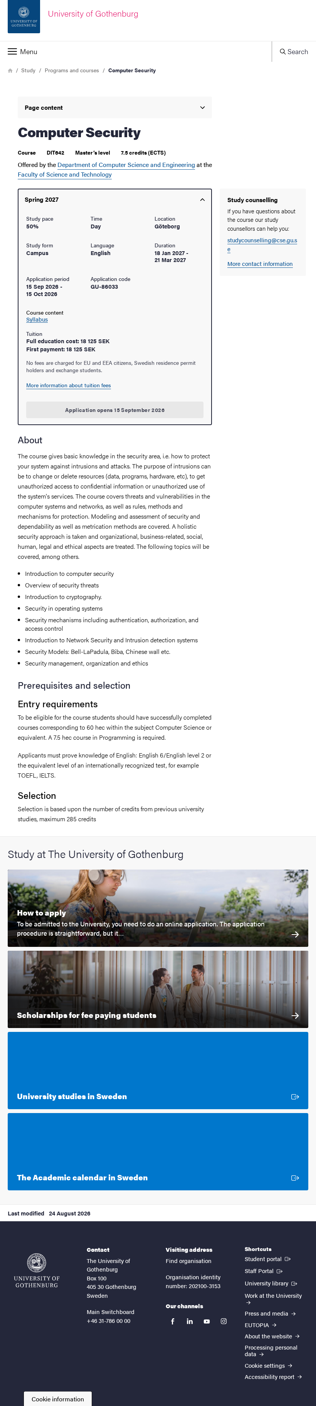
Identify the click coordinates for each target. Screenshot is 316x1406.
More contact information (260, 263)
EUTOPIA (258, 1325)
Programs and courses (72, 70)
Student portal (268, 1258)
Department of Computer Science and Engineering (126, 164)
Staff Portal (264, 1270)
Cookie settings (265, 1365)
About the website (269, 1336)
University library (272, 1282)
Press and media (267, 1313)
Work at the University (273, 1295)
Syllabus (37, 319)
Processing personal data (271, 1350)
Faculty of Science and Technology (65, 174)
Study (28, 70)
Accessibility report (270, 1376)
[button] (136, 51)
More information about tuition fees (68, 385)
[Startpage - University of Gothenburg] (37, 1270)
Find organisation (189, 1260)
